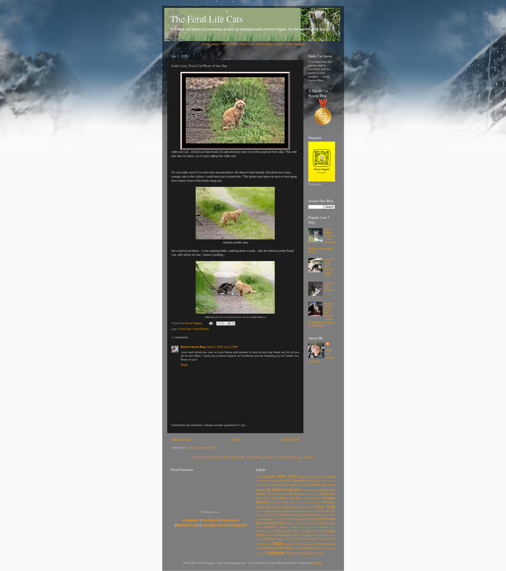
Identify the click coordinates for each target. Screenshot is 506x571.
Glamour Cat (309, 511)
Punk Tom (299, 535)
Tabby (278, 543)
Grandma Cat (262, 515)
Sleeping (313, 539)
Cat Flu (301, 485)
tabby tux (290, 544)
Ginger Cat (287, 511)
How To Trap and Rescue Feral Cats (329, 267)
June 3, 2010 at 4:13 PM (222, 346)
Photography (284, 535)
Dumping (276, 502)
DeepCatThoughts (312, 498)
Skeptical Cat (299, 539)
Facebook (210, 520)
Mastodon (230, 520)
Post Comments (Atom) (203, 447)
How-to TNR (229, 44)
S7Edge (320, 535)
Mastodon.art (187, 525)
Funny (259, 511)
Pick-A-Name (264, 44)
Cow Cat (262, 498)
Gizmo (298, 511)
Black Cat (305, 476)
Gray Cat (274, 515)
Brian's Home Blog (193, 346)
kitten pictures (266, 523)
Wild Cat (313, 553)
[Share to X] (226, 323)
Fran (311, 507)
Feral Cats (184, 328)
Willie (321, 553)
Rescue (311, 535)
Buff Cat (285, 480)
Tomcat (321, 544)
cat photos (275, 489)
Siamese (269, 538)
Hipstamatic (266, 519)
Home (205, 44)
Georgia (275, 511)
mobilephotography (265, 531)
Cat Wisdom (273, 494)
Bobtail (331, 476)
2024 (258, 477)
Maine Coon (327, 523)
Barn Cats (287, 476)
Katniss (311, 519)
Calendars (298, 480)
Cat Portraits (321, 490)
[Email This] (218, 323)
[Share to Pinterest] (233, 323)
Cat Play (307, 490)
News (309, 531)
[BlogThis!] (222, 323)
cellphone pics (312, 494)
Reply (184, 364)
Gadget (267, 511)
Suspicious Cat (264, 544)
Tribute (296, 548)
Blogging (316, 477)
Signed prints (283, 539)
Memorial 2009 (287, 527)
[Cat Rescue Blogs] (323, 113)
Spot (321, 539)
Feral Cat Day (297, 502)
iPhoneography (298, 519)
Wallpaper (276, 552)
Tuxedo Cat (309, 548)
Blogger (317, 563)
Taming (298, 544)
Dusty (285, 502)
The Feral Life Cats (206, 18)
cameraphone (276, 485)
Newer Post (181, 439)
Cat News (313, 484)
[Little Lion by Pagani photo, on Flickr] (235, 142)
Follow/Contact (295, 44)
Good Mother (323, 511)
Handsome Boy (299, 515)
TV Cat (321, 548)
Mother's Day (298, 531)
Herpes (324, 515)
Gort (333, 511)
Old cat (319, 531)
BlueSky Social (215, 525)
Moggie (280, 531)
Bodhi (258, 481)
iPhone (286, 519)
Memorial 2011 (327, 527)
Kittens (281, 523)
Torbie (331, 544)
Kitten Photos (325, 519)
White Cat (293, 553)
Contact (308, 457)
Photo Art (270, 535)
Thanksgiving (309, 544)
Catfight (283, 494)
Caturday (300, 494)
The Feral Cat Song (289, 457)
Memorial (270, 527)
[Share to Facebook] (229, 323)
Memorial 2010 (307, 527)
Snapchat (239, 525)
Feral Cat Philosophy (321, 502)
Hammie (285, 515)
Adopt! (279, 44)
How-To (277, 519)
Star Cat (330, 539)
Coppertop (327, 494)
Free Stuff (325, 506)
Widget (304, 553)
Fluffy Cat (299, 507)
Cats (290, 494)
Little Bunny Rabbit (303, 523)
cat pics (293, 489)
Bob (323, 477)
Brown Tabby (270, 480)
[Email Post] (211, 323)
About (215, 44)
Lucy (315, 523)
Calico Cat (313, 480)
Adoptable (269, 476)
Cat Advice (291, 485)
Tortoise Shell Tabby (278, 548)
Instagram (190, 520)
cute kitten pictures (286, 498)
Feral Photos (201, 328)
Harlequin (314, 515)
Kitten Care (247, 44)
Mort (287, 531)
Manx (258, 527)
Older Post (290, 439)
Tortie (259, 548)
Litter (290, 523)
